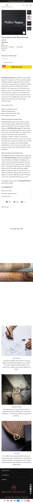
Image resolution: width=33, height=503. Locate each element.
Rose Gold (19, 47)
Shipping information (7, 190)
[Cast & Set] (16, 436)
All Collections (5, 475)
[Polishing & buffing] (16, 389)
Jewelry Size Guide (6, 196)
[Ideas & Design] (16, 341)
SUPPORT (4, 479)
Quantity (4, 50)
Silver (4, 47)
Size (3, 44)
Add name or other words (9, 55)
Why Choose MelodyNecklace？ (9, 193)
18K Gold (11, 47)
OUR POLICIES (5, 470)
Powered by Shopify (24, 497)
